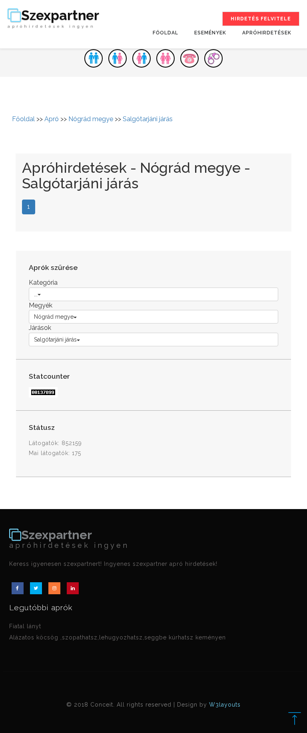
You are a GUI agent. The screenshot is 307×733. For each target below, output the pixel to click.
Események (210, 33)
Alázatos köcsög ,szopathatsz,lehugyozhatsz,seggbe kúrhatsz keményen (117, 637)
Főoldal (165, 33)
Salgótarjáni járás (148, 119)
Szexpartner (53, 18)
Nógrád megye (90, 119)
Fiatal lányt (25, 626)
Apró (51, 119)
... (36, 294)
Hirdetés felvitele (261, 19)
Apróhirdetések (266, 33)
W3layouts (225, 704)
